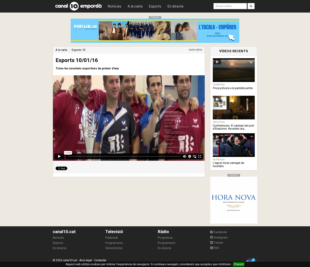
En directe (175, 6)
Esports (155, 6)
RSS (216, 248)
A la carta (135, 6)
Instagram (220, 237)
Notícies (114, 6)
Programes (165, 237)
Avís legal (85, 260)
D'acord (238, 264)
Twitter (218, 242)
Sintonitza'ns (114, 248)
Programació (114, 243)
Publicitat (111, 237)
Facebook (220, 232)
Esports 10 (78, 50)
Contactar (100, 260)
